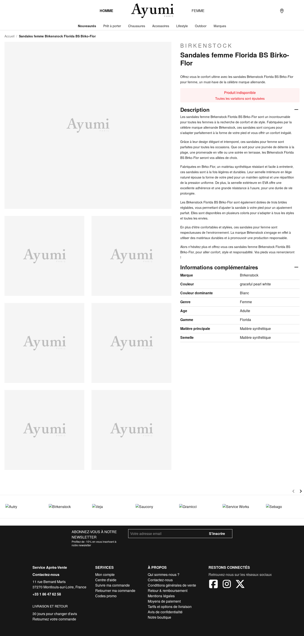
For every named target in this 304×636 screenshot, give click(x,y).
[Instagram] (227, 584)
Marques (220, 26)
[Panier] (299, 10)
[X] (240, 584)
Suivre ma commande (112, 585)
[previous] (293, 492)
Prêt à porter (112, 26)
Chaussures (136, 26)
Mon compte (105, 574)
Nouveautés (87, 26)
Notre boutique (159, 617)
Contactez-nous (45, 574)
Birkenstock (206, 45)
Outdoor (201, 26)
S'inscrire (217, 533)
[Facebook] (213, 584)
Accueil (9, 36)
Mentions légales (161, 595)
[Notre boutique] (281, 10)
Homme (106, 10)
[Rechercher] (272, 10)
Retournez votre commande (54, 619)
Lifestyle (182, 26)
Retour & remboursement (167, 590)
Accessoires (160, 26)
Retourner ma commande (115, 590)
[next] (301, 492)
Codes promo (106, 595)
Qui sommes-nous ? (163, 574)
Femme (198, 10)
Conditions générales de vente (172, 585)
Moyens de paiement (164, 601)
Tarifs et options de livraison (170, 606)
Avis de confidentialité (165, 611)
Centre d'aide (105, 579)
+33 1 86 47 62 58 (46, 594)
